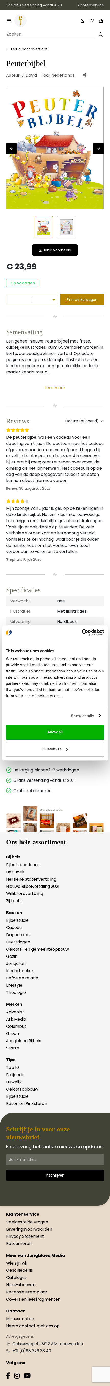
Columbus (16, 1026)
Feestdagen (18, 942)
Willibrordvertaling (24, 894)
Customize (52, 749)
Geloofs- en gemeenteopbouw (37, 949)
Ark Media (16, 1019)
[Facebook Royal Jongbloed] (8, 1377)
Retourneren (19, 1244)
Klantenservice (91, 5)
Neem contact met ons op (33, 1326)
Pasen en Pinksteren (26, 1104)
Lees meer (55, 388)
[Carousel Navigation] (55, 148)
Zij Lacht (14, 901)
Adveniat (15, 1012)
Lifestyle (14, 985)
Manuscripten (20, 1319)
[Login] (82, 20)
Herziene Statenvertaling (31, 879)
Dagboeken (18, 935)
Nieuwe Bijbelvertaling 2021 (32, 886)
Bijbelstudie (17, 920)
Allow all (55, 732)
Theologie (16, 992)
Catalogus (16, 1277)
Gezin (11, 956)
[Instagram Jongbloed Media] (17, 1377)
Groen (12, 1034)
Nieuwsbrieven (20, 1285)
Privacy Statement (25, 1236)
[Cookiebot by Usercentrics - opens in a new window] (81, 632)
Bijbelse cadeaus (22, 865)
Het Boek (15, 872)
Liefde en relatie (22, 978)
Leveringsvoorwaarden (29, 1229)
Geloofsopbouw (22, 1089)
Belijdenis (15, 1075)
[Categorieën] (9, 20)
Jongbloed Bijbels (23, 1041)
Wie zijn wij (16, 1263)
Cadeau (14, 928)
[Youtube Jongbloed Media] (27, 1377)
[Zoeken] (101, 34)
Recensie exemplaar (26, 1292)
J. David (29, 75)
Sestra (12, 1048)
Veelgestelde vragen (27, 1222)
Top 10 (12, 1068)
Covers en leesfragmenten (33, 1299)
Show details (82, 716)
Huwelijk (14, 1082)
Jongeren (16, 964)
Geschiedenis (19, 1270)
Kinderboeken (20, 971)
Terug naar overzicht (28, 49)
